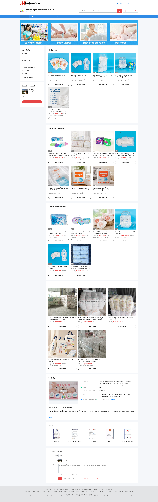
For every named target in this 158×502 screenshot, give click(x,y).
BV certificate (92, 441)
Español (60, 491)
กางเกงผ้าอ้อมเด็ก (26, 57)
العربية (94, 491)
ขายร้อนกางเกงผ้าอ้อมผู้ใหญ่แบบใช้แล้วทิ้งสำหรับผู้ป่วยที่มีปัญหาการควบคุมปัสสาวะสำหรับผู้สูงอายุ (58, 189)
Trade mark (110, 441)
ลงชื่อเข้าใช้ (119, 4)
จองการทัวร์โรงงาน (63, 403)
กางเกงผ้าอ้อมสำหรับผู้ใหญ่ (29, 63)
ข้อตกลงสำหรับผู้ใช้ (64, 489)
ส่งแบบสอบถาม (59, 84)
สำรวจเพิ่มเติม (55, 17)
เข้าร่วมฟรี (126, 4)
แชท (32, 91)
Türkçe (115, 491)
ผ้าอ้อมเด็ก (24, 53)
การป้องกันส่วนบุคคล (27, 77)
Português (71, 491)
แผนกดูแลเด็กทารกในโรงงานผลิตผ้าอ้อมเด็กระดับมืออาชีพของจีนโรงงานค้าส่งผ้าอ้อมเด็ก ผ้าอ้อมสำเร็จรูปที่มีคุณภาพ (81, 268)
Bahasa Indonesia (129, 491)
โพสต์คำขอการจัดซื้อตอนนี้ (90, 478)
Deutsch (66, 491)
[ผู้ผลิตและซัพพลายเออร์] (30, 3)
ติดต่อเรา (66, 17)
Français (55, 491)
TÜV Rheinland (111, 399)
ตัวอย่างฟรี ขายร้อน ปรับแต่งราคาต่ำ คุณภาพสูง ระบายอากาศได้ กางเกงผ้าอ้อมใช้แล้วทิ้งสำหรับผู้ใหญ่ (81, 189)
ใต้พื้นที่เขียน (25, 74)
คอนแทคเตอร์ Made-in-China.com (89, 489)
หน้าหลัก (24, 17)
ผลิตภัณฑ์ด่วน (102, 489)
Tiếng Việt (121, 491)
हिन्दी (105, 491)
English (33, 491)
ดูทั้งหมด (51, 417)
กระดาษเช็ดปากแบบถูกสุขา (29, 67)
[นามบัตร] (41, 86)
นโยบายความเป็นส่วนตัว (75, 489)
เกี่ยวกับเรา (44, 17)
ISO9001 (56, 441)
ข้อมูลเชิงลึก (109, 489)
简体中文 (39, 491)
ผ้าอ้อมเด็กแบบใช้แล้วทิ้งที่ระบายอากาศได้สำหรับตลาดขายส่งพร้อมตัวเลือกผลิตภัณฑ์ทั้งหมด (58, 111)
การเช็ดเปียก (25, 70)
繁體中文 (45, 491)
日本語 (49, 491)
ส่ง (60, 478)
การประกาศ (55, 489)
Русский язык (84, 491)
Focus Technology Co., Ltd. (80, 494)
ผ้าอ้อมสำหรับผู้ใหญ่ (27, 60)
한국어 (90, 491)
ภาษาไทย (110, 491)
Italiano (77, 491)
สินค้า (34, 17)
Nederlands (100, 491)
